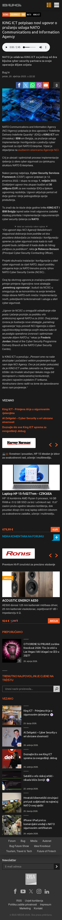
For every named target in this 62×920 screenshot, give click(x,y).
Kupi (55, 529)
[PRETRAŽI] (56, 689)
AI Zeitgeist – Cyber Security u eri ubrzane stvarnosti (40, 734)
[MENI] (56, 5)
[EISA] (31, 880)
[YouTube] (23, 891)
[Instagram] (39, 891)
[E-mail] (46, 85)
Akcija (54, 620)
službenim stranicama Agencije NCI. (38, 150)
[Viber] (39, 85)
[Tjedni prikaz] (49, 5)
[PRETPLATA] (56, 866)
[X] (31, 891)
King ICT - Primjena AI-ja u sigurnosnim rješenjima (38, 712)
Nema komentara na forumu (23, 536)
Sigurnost (15, 14)
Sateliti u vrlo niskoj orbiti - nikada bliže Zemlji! (39, 778)
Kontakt (38, 908)
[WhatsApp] (32, 85)
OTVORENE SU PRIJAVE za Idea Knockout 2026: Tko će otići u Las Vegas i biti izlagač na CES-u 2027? (41, 650)
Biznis (5, 14)
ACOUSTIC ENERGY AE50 (20, 600)
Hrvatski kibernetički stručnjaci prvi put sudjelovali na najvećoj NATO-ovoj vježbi (41, 801)
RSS (19, 900)
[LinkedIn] (47, 891)
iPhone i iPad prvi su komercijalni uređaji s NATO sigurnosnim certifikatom (39, 824)
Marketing (25, 908)
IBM (23, 14)
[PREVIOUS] (50, 445)
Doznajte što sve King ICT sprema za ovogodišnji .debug (24, 429)
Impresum (45, 904)
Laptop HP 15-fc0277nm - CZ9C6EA (27, 493)
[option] (31, 492)
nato (29, 14)
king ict (36, 14)
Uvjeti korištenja (34, 900)
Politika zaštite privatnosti (22, 904)
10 (18, 833)
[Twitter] (26, 85)
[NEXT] (56, 445)
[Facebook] (19, 85)
